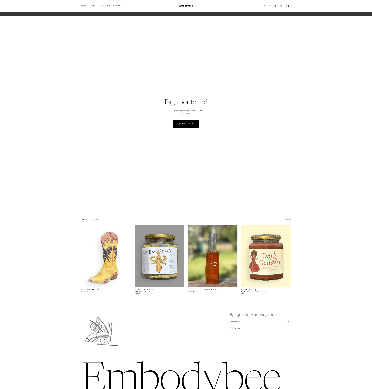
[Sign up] (288, 321)
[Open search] (275, 6)
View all (288, 219)
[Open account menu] (281, 6)
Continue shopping (186, 124)
